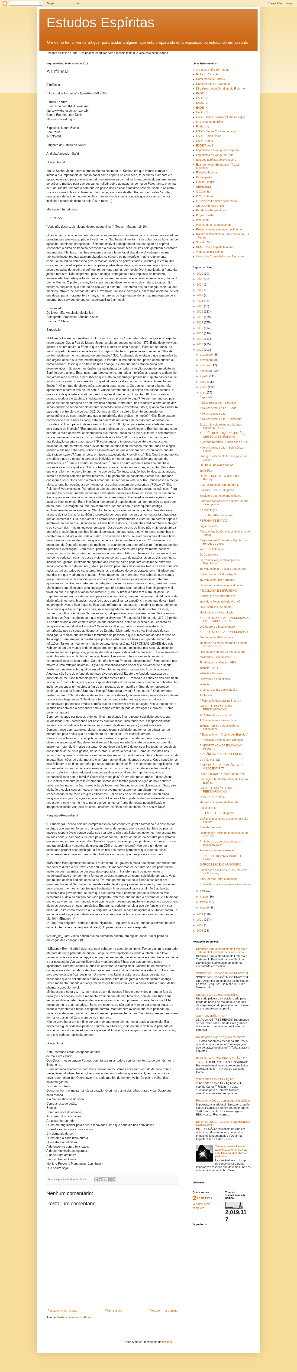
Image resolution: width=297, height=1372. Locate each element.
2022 (200, 295)
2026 (200, 273)
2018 (200, 317)
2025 (200, 279)
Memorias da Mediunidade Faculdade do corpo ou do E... (224, 644)
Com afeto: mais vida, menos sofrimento (225, 884)
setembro (206, 371)
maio (203, 392)
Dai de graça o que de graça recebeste (220, 1037)
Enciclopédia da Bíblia (210, 121)
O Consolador (205, 196)
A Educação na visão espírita (218, 720)
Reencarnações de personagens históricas (223, 1100)
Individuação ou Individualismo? (220, 601)
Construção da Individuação (217, 596)
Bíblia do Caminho (208, 74)
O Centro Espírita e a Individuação (221, 585)
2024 (200, 284)
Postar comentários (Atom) (74, 1317)
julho (203, 381)
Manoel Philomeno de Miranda (219, 802)
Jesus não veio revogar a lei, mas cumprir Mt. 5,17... (221, 426)
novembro (206, 360)
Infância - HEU (209, 668)
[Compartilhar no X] (105, 1179)
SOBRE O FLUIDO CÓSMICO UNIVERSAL (223, 973)
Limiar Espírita (205, 182)
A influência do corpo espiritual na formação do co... (221, 843)
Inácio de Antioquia (212, 549)
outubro (205, 365)
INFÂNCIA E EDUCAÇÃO (216, 714)
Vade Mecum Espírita (209, 251)
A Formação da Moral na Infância (220, 700)
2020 (200, 306)
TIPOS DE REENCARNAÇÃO (214, 1079)
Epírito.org (202, 126)
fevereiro (206, 902)
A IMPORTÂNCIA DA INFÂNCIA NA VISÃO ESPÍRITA (221, 766)
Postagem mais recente (62, 1310)
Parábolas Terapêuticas (211, 210)
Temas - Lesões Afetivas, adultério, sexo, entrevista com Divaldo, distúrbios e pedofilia (231, 1151)
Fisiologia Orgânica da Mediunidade (222, 651)
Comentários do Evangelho (213, 84)
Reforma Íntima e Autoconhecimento (219, 229)
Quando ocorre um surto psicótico (217, 994)
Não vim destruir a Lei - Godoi (218, 408)
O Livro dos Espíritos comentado (216, 201)
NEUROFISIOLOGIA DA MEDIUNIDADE (225, 632)
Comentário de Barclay (210, 79)
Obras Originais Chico (210, 205)
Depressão (206, 397)
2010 (200, 919)
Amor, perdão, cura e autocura (219, 879)
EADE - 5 (202, 112)
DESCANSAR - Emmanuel (216, 515)
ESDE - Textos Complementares (216, 131)
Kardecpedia (204, 177)
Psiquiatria (203, 220)
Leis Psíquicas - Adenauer (216, 607)
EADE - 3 (202, 102)
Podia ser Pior (208, 807)
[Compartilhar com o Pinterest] (113, 1179)
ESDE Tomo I (204, 141)
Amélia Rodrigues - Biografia (218, 402)
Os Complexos (209, 554)
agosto (204, 376)
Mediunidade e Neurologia (216, 612)
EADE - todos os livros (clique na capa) (220, 117)
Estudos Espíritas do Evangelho (216, 159)
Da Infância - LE (210, 759)
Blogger (167, 1342)
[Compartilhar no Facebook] (109, 1179)
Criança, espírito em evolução (218, 689)
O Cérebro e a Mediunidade (217, 626)
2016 (200, 328)
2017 (200, 322)
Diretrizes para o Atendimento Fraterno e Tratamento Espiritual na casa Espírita (221, 950)
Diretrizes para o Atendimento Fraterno (220, 88)
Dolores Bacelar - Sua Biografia (219, 484)
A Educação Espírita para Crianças (221, 740)
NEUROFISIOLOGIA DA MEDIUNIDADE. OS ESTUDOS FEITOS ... (225, 619)
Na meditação (208, 510)
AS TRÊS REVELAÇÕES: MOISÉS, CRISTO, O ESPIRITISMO (222, 435)
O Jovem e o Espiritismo (215, 679)
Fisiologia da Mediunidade (216, 637)
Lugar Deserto (209, 526)
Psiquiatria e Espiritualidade (214, 224)
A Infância (206, 695)
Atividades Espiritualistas (215, 657)
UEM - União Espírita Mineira (214, 247)
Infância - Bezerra (211, 673)
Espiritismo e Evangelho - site (214, 155)
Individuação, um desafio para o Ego (223, 568)
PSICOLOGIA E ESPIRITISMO (218, 590)
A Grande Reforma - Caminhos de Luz (224, 442)
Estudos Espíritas (100, 22)
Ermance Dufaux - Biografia (217, 490)
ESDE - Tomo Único (208, 136)
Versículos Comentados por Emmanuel (220, 256)
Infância (205, 684)
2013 (200, 344)
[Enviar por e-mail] (96, 1179)
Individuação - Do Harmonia (217, 579)
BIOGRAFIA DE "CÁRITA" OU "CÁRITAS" (221, 1058)
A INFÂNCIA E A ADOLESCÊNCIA (221, 754)
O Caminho (203, 191)
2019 (200, 311)
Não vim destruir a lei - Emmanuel (221, 419)
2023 (200, 290)
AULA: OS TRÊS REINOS (212, 1016)
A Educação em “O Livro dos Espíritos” (224, 734)
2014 (200, 338)
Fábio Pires (204, 1198)
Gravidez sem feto (211, 827)
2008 (200, 930)
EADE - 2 (202, 98)
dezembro (206, 354)
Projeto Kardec (205, 215)
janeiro (205, 907)
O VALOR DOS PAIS (212, 797)
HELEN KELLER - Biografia (217, 813)
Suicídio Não (204, 242)
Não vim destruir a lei (213, 413)
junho (204, 387)
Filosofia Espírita (206, 172)
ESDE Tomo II (204, 145)
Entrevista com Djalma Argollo (218, 574)
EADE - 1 (202, 93)
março (204, 896)
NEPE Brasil (204, 186)
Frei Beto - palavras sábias (216, 465)
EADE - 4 (202, 107)
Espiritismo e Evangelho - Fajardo (217, 150)
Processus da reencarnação (217, 850)
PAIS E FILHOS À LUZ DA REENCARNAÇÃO (216, 708)
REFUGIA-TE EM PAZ (213, 520)
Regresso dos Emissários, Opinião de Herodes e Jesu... (223, 542)
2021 (200, 301)
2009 (200, 925)
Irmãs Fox (206, 470)
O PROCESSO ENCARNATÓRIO (220, 864)
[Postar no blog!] (100, 1179)
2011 (200, 914)
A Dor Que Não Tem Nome (212, 69)
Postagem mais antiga (163, 1310)
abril (203, 891)
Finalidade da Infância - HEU (218, 662)
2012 (200, 349)
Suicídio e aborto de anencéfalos (220, 495)
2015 (200, 333)
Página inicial (113, 1310)
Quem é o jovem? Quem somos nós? (223, 774)
